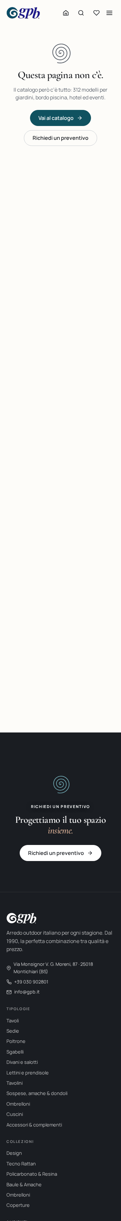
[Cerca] (81, 13)
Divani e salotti (22, 1062)
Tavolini (14, 1083)
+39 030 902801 (31, 982)
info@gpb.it (27, 992)
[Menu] (109, 13)
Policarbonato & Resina (31, 1174)
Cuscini (14, 1114)
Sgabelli (15, 1051)
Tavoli (12, 1020)
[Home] (66, 13)
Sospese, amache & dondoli (36, 1093)
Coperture (18, 1205)
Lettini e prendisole (27, 1072)
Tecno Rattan (21, 1163)
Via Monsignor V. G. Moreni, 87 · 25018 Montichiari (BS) (53, 967)
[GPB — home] (23, 13)
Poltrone (15, 1041)
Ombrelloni (18, 1103)
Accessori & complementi (34, 1124)
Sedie (12, 1031)
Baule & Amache (24, 1184)
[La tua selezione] (96, 13)
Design (14, 1153)
